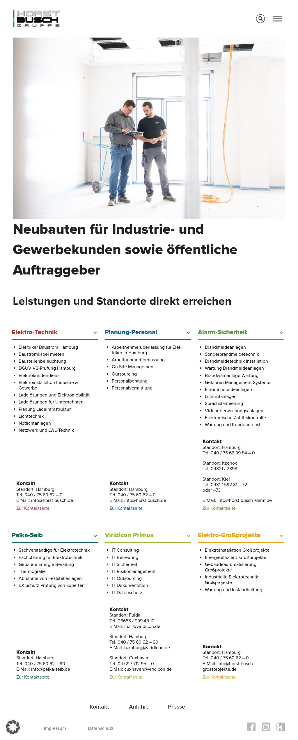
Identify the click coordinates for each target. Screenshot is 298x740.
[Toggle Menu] (277, 19)
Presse (176, 707)
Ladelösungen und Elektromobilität (54, 395)
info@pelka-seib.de (50, 669)
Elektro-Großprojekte (229, 535)
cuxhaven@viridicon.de (148, 669)
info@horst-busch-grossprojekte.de (228, 666)
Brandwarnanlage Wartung (231, 375)
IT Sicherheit (124, 564)
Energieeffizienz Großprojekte (235, 557)
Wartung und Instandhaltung (233, 590)
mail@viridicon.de (142, 626)
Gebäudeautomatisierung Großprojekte (230, 567)
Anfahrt (138, 707)
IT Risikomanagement (134, 571)
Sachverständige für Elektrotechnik (54, 550)
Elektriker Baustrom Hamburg (48, 347)
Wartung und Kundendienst (232, 425)
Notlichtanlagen (35, 423)
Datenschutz (100, 728)
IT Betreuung (125, 557)
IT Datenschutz (127, 593)
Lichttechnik (31, 416)
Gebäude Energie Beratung (46, 564)
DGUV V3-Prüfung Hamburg (47, 368)
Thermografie (32, 571)
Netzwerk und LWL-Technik (46, 430)
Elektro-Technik (34, 332)
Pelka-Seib (27, 535)
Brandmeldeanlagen (225, 347)
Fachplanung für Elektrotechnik (50, 557)
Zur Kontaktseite (32, 508)
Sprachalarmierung (224, 403)
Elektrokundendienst (40, 375)
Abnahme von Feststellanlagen (50, 578)
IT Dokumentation (130, 585)
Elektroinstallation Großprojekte (237, 550)
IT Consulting (125, 550)
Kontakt (99, 707)
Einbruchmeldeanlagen (228, 389)
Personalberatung (130, 381)
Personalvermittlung (132, 388)
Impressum (55, 728)
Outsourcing (124, 374)
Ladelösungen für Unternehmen (51, 402)
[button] (13, 727)
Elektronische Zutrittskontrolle (235, 418)
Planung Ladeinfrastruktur (45, 409)
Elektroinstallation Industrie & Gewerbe (48, 385)
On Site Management (133, 367)
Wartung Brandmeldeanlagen (234, 368)
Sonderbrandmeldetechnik (232, 354)
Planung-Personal (131, 332)
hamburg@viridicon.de (147, 648)
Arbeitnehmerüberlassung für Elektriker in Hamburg (147, 350)
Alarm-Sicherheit (222, 332)
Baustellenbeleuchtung (42, 361)
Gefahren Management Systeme (237, 382)
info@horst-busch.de (52, 500)
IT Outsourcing (127, 578)
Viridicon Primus (129, 535)
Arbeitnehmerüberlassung (138, 360)
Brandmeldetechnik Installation (236, 361)
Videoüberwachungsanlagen (234, 411)
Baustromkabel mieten (41, 354)
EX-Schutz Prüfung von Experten (52, 585)
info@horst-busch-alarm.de (244, 500)
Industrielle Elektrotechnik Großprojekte (231, 579)
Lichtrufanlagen (221, 396)
